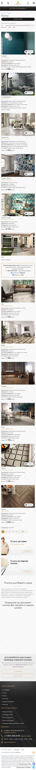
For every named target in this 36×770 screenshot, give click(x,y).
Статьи (4, 693)
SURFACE (4, 56)
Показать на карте (10, 732)
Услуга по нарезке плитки (19, 562)
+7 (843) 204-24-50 (20, 665)
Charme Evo (4, 137)
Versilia (3, 468)
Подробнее (27, 551)
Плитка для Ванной (8, 720)
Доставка (5, 698)
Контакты (5, 704)
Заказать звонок (26, 736)
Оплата (4, 696)
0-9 (10, 27)
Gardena (3, 386)
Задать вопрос (18, 671)
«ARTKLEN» (17, 752)
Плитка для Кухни (7, 717)
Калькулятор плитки (8, 701)
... (19, 532)
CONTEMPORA (6, 97)
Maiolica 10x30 (6, 218)
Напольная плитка (7, 712)
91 (23, 532)
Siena (2, 427)
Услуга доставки (18, 541)
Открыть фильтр (18, 19)
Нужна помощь (18, 675)
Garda (3, 345)
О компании (5, 690)
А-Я (14, 27)
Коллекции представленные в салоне (13, 723)
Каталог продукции (17, 8)
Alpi (2, 304)
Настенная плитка (7, 714)
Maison (3, 509)
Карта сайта (17, 749)
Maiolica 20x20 (6, 178)
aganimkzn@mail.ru (18, 666)
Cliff (2, 257)
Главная (3, 13)
